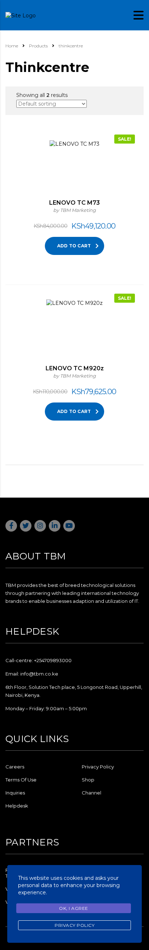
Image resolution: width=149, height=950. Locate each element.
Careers (14, 767)
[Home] (20, 15)
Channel (91, 793)
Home (11, 45)
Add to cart (74, 245)
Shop (88, 780)
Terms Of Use (21, 780)
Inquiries (15, 793)
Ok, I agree (73, 908)
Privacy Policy (98, 767)
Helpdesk (16, 806)
